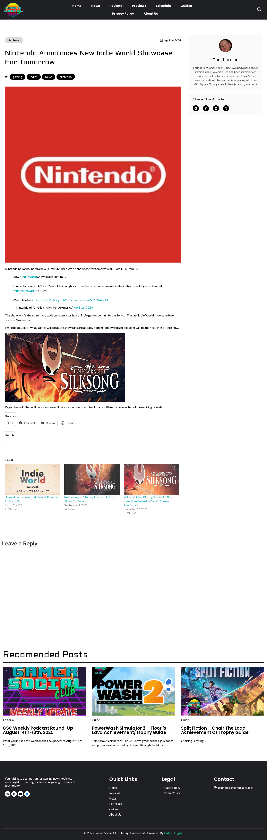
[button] (196, 108)
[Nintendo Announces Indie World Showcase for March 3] (32, 479)
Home (77, 6)
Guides (186, 6)
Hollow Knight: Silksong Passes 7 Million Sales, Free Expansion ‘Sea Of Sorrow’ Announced (148, 501)
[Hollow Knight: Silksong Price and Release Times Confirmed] (92, 479)
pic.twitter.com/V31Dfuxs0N (88, 300)
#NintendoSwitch (24, 290)
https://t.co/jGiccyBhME (51, 300)
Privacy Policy (123, 14)
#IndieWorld (28, 276)
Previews (139, 6)
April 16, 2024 (83, 307)
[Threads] (7, 794)
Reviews (116, 6)
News (95, 6)
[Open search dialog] (259, 10)
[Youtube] (20, 794)
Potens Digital (173, 833)
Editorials (163, 6)
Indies (34, 77)
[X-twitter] (14, 794)
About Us (151, 14)
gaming (17, 77)
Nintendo (66, 77)
